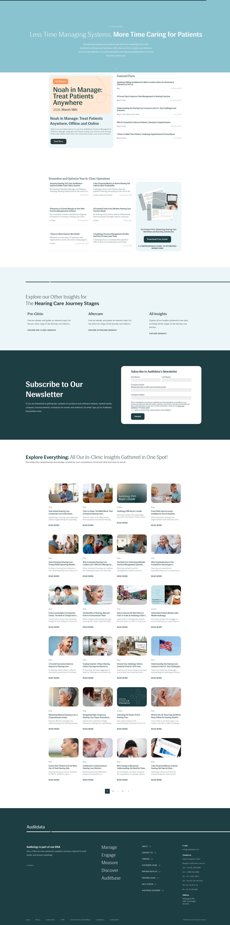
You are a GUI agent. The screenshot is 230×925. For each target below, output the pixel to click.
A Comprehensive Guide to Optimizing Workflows (157, 247)
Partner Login (148, 878)
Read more (58, 141)
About (145, 846)
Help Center (147, 884)
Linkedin (30, 865)
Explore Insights (157, 334)
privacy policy (145, 408)
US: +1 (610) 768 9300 (192, 868)
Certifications (114, 920)
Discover (110, 870)
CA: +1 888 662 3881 (191, 872)
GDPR (63, 920)
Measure (110, 862)
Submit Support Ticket (191, 859)
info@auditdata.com (191, 850)
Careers (146, 859)
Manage (109, 847)
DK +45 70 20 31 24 (190, 885)
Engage (109, 855)
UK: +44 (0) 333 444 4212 (193, 881)
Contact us (147, 853)
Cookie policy (50, 920)
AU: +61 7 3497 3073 (191, 876)
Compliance (100, 920)
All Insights (158, 314)
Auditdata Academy (151, 891)
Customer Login (149, 865)
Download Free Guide (157, 239)
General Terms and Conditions (80, 920)
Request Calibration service (194, 863)
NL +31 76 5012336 (190, 889)
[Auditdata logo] (36, 827)
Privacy (37, 920)
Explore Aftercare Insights (102, 330)
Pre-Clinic (35, 314)
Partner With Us (149, 872)
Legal (28, 920)
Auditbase (111, 878)
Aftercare (95, 314)
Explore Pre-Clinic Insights (42, 330)
